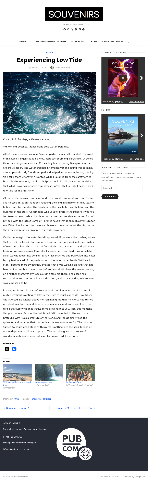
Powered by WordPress (111, 476)
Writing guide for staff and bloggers (19, 442)
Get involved (77, 41)
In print (61, 41)
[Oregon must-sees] (49, 372)
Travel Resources (112, 41)
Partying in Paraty (74, 382)
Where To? (25, 41)
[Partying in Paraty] (80, 372)
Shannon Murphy (62, 67)
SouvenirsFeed (44, 41)
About (93, 41)
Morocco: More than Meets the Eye (75, 408)
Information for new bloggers (16, 449)
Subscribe (110, 196)
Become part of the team (35, 429)
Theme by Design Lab (135, 476)
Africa (49, 52)
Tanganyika (35, 398)
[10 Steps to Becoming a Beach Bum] (17, 372)
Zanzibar (46, 398)
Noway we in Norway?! (17, 408)
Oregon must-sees (43, 382)
